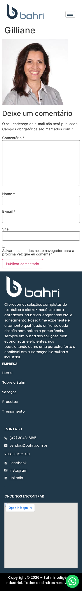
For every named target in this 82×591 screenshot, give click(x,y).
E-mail (9, 211)
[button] (4, 487)
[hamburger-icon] (70, 14)
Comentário (13, 138)
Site (5, 229)
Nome (8, 194)
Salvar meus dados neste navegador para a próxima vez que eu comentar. (38, 252)
